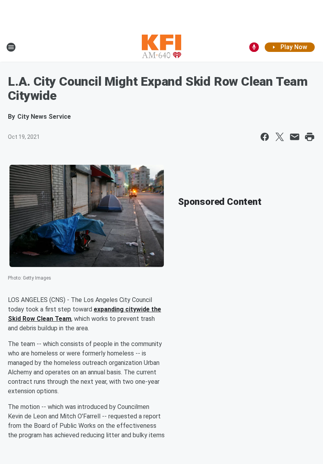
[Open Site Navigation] (11, 47)
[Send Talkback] (254, 47)
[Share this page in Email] (294, 136)
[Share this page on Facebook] (264, 136)
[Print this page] (309, 136)
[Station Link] (161, 47)
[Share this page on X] (279, 136)
